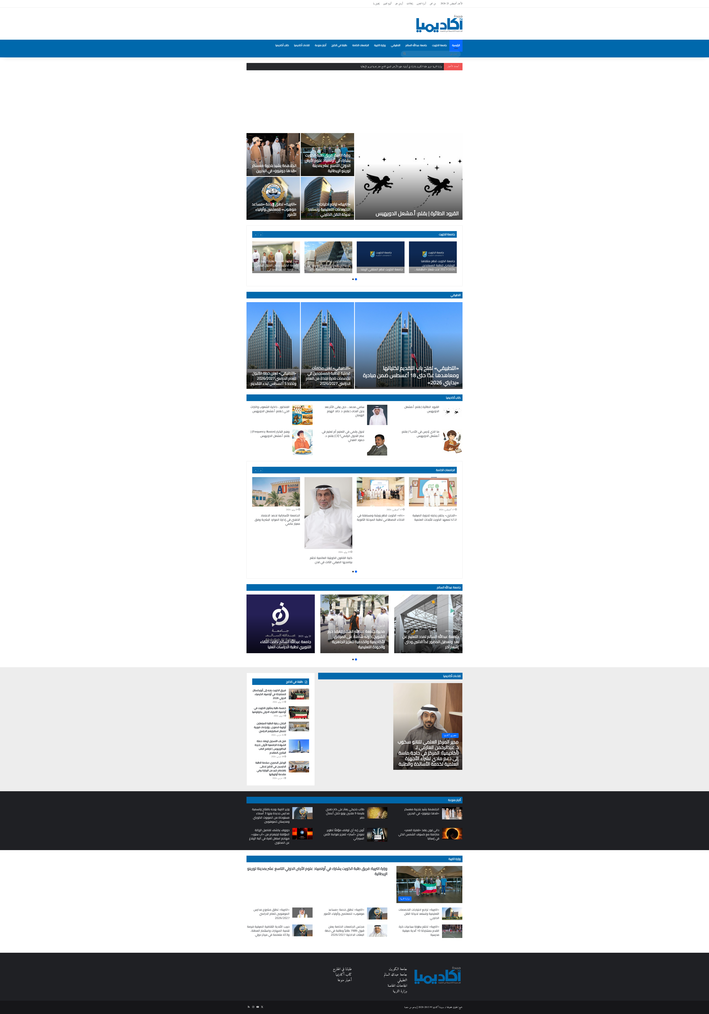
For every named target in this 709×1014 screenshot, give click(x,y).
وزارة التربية (380, 45)
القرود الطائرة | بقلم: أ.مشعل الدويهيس (417, 213)
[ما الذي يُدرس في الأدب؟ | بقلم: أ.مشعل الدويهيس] (452, 441)
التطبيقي (395, 45)
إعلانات (410, 3)
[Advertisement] (354, 102)
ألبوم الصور (387, 3)
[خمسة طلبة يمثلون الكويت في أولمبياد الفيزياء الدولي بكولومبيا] (299, 712)
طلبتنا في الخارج (339, 45)
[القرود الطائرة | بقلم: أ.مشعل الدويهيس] (409, 176)
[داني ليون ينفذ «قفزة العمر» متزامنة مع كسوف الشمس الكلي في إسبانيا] (452, 833)
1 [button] (356, 279)
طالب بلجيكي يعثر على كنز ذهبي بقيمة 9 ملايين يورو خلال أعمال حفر (345, 813)
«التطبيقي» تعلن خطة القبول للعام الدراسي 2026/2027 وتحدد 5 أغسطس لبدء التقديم (273, 378)
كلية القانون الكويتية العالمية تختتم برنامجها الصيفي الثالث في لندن (331, 560)
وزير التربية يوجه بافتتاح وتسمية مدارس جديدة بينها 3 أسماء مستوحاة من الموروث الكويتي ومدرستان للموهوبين (271, 815)
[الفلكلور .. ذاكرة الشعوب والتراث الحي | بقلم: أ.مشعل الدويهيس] (302, 415)
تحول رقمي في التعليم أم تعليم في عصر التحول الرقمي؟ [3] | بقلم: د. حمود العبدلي (343, 436)
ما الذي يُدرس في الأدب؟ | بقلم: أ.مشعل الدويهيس (420, 433)
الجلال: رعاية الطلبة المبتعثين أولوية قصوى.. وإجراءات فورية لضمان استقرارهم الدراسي (270, 727)
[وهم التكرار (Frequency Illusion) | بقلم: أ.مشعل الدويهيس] (302, 442)
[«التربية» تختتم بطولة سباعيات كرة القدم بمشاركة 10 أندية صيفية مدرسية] (452, 931)
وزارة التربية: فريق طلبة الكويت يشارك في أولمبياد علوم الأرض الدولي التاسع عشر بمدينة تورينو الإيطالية (327, 163)
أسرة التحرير (421, 3)
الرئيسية (456, 45)
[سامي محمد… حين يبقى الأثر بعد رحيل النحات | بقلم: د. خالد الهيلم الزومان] (377, 415)
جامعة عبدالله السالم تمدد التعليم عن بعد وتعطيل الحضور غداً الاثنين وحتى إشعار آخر (431, 641)
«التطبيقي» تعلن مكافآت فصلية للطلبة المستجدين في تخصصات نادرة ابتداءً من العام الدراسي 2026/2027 (328, 376)
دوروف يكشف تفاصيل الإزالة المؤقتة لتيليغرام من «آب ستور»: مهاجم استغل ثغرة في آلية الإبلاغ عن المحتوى (269, 836)
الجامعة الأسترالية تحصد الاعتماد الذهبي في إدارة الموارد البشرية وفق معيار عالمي (277, 519)
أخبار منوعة (320, 45)
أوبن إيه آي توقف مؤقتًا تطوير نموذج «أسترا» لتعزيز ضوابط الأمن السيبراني (344, 834)
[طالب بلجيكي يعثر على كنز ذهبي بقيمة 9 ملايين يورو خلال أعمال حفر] (377, 813)
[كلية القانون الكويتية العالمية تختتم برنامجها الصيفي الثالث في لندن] (328, 513)
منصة (406, 1007)
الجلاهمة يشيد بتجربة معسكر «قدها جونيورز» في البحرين (274, 168)
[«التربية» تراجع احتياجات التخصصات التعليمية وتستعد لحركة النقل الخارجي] (327, 198)
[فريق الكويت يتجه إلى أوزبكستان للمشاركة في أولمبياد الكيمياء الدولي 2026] (299, 694)
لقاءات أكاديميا (302, 45)
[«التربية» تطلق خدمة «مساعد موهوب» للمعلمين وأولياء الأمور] (273, 198)
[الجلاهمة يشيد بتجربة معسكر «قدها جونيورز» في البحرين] (273, 154)
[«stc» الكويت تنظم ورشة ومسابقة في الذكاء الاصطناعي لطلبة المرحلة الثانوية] (381, 491)
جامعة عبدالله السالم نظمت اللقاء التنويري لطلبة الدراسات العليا (285, 644)
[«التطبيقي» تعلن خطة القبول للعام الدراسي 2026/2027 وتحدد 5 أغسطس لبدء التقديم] (273, 345)
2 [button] (353, 279)
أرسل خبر (399, 3)
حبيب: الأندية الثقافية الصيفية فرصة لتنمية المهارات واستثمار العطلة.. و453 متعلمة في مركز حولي (268, 931)
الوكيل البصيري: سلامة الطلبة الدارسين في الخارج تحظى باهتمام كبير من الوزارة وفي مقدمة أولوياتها (270, 768)
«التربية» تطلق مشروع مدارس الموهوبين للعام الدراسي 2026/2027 (272, 914)
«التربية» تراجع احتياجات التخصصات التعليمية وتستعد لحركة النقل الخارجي (329, 209)
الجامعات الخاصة (360, 45)
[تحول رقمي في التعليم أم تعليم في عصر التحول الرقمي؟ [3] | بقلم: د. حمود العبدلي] (377, 442)
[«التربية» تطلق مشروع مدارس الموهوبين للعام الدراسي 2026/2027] (302, 913)
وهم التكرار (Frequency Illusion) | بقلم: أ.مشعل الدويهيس (270, 433)
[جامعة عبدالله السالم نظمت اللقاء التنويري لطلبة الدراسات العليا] (280, 623)
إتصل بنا (376, 3)
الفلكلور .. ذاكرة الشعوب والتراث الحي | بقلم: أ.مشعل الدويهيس (270, 409)
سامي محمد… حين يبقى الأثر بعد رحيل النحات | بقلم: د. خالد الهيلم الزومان (344, 411)
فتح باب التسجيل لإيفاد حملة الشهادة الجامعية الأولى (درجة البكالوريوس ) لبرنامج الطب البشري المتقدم (270, 747)
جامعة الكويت (439, 45)
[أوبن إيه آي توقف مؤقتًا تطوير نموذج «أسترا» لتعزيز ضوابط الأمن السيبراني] (377, 834)
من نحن (433, 3)
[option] (354, 176)
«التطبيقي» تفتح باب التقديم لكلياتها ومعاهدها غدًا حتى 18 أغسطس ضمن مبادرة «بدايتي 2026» (411, 375)
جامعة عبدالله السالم (416, 45)
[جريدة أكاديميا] (439, 23)
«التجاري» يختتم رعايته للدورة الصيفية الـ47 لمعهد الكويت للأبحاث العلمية (434, 517)
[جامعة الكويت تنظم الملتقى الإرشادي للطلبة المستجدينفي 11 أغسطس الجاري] (381, 257)
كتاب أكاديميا (282, 45)
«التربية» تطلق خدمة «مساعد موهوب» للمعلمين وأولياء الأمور (274, 209)
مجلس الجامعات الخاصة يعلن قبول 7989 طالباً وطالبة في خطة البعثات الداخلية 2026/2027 (344, 931)
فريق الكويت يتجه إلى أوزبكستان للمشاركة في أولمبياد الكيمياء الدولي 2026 (269, 694)
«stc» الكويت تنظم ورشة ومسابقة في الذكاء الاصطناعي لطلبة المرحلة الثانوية (381, 517)
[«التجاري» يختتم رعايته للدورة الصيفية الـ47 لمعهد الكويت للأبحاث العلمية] (433, 491)
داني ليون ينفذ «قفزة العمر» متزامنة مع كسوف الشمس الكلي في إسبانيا (418, 834)
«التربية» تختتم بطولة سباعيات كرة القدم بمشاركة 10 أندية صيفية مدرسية (419, 931)
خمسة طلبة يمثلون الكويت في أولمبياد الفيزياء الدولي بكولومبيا (269, 710)
